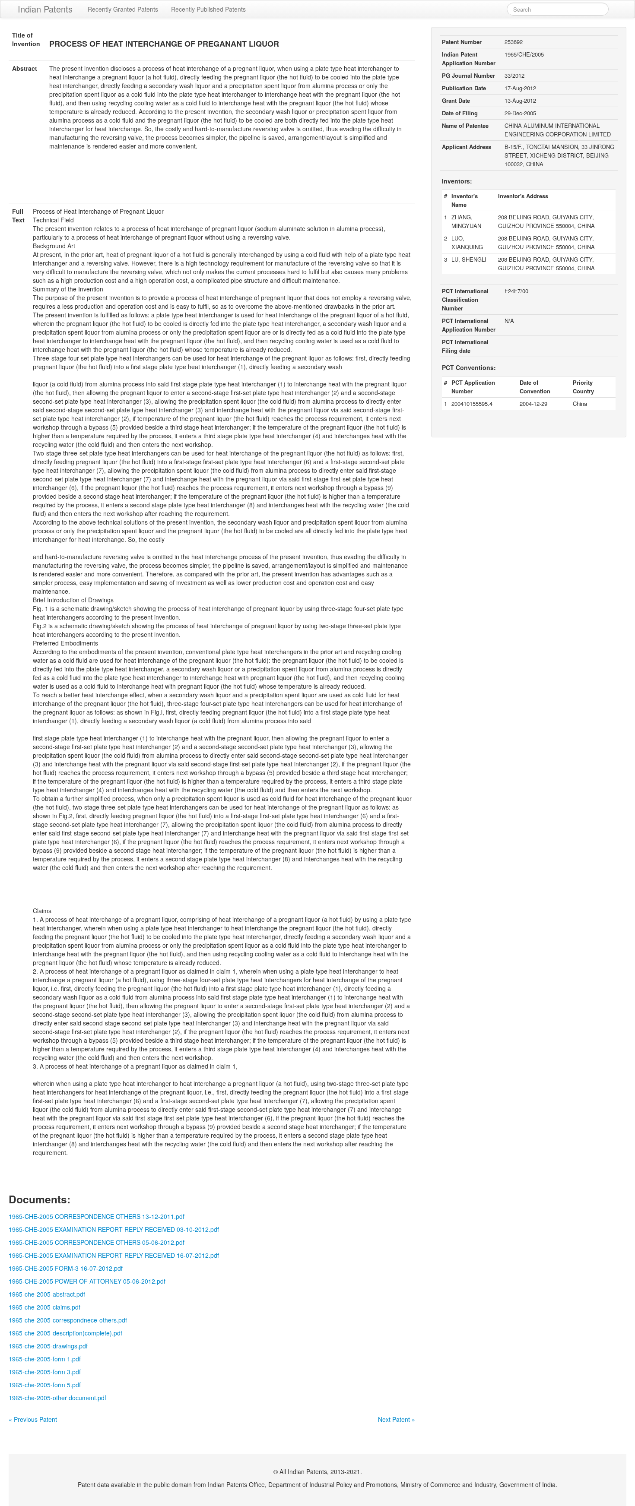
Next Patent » (396, 1419)
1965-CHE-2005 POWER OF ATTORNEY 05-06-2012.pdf (87, 1281)
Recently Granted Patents (123, 9)
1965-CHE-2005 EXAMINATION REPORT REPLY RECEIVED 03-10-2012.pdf (114, 1229)
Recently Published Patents (208, 9)
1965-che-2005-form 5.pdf (45, 1384)
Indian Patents (45, 9)
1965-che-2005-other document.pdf (57, 1397)
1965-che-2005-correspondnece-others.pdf (68, 1320)
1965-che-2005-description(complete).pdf (65, 1333)
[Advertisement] (212, 181)
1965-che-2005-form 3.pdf (45, 1371)
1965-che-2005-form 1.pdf (45, 1358)
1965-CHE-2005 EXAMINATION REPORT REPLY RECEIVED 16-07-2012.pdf (114, 1255)
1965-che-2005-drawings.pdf (48, 1345)
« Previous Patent (33, 1419)
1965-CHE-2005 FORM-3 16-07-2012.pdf (66, 1268)
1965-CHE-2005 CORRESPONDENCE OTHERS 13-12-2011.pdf (96, 1216)
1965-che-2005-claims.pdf (44, 1307)
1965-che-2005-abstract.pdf (47, 1294)
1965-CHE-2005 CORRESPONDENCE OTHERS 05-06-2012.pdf (96, 1242)
